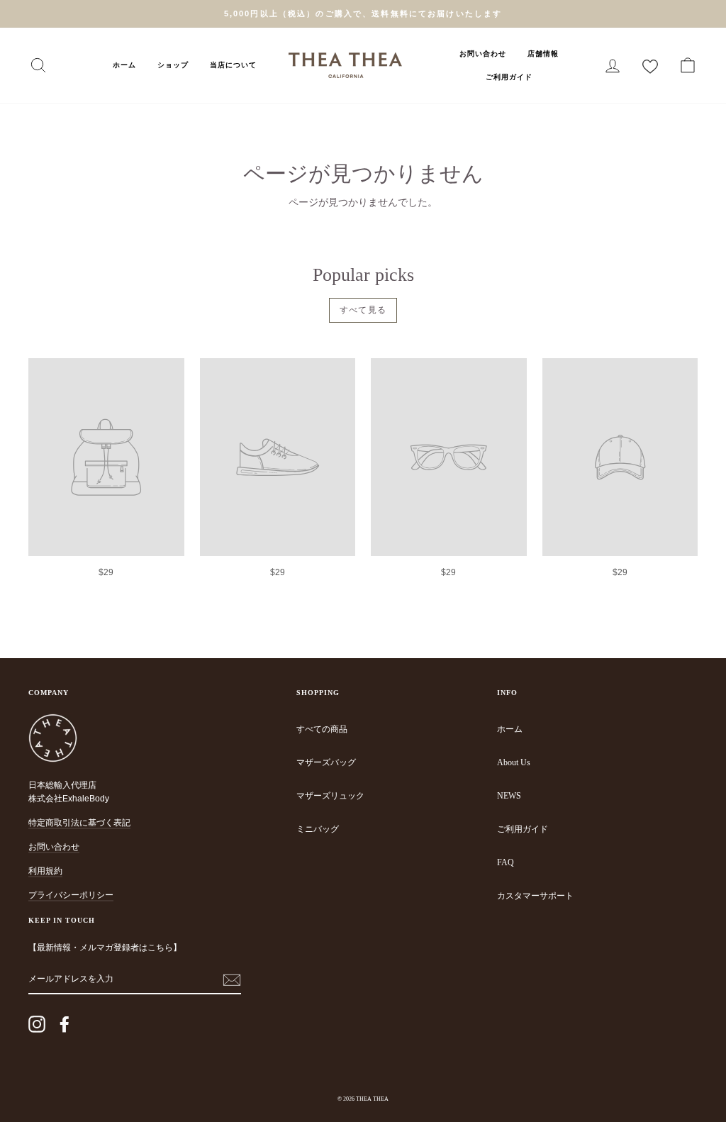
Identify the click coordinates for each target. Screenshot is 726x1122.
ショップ (173, 65)
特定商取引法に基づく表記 (79, 823)
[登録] (232, 979)
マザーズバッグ (326, 762)
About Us (513, 762)
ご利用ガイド (509, 77)
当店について (233, 65)
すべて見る (363, 310)
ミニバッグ (317, 829)
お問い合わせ (482, 53)
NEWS (509, 796)
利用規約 (45, 871)
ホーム (124, 65)
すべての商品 (321, 729)
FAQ (505, 862)
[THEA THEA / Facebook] (64, 1024)
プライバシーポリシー (70, 895)
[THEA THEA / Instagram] (36, 1024)
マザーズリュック (330, 796)
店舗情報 (543, 53)
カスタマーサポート (535, 896)
